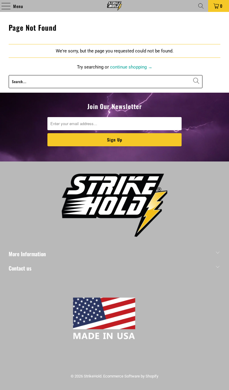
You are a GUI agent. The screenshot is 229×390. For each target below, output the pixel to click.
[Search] (201, 6)
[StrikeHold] (114, 6)
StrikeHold (92, 376)
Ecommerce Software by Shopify (130, 376)
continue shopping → (131, 67)
